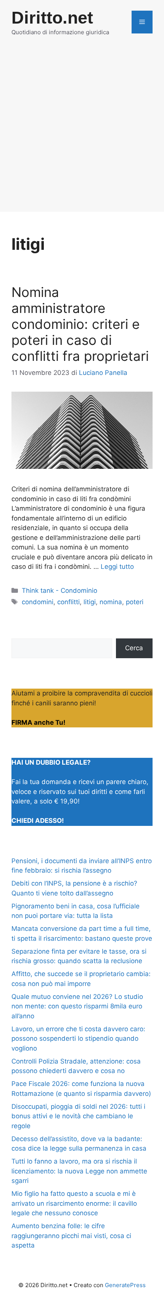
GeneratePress (125, 1285)
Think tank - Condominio (59, 590)
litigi (90, 602)
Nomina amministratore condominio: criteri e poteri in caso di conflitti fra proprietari (80, 324)
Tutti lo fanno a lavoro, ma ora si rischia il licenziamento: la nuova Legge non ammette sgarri (79, 1170)
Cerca (134, 648)
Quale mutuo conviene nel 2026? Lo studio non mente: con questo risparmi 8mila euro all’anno (77, 1006)
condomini (37, 602)
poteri (134, 602)
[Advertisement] (82, 130)
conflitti (68, 602)
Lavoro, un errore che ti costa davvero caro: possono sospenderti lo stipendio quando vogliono (78, 1038)
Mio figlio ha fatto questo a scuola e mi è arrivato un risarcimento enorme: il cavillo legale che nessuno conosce (74, 1203)
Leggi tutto (117, 566)
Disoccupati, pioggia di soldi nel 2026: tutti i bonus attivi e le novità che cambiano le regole (78, 1116)
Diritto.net (52, 17)
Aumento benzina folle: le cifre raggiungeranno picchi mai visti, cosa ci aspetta (71, 1235)
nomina (111, 602)
